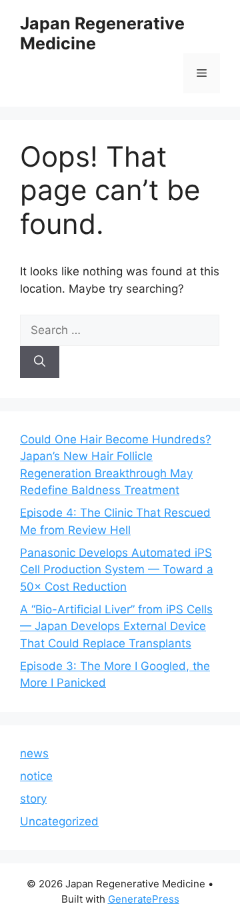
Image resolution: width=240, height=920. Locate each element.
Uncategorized (59, 821)
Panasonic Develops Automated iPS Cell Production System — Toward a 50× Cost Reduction (116, 569)
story (33, 798)
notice (36, 776)
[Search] (39, 362)
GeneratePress (143, 899)
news (34, 753)
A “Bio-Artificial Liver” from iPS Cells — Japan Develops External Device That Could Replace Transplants (116, 626)
